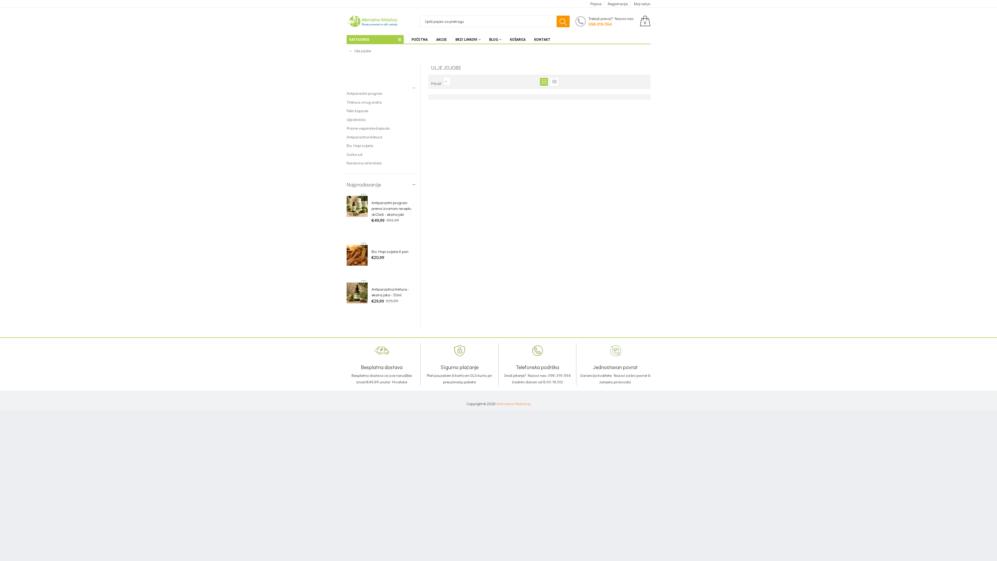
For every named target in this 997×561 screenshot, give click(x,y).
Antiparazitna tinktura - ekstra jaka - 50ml (390, 292)
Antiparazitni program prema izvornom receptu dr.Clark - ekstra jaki (391, 208)
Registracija (618, 3)
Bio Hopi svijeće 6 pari (390, 251)
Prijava (596, 3)
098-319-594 (600, 24)
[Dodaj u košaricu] (374, 229)
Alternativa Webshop (513, 403)
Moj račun (642, 3)
